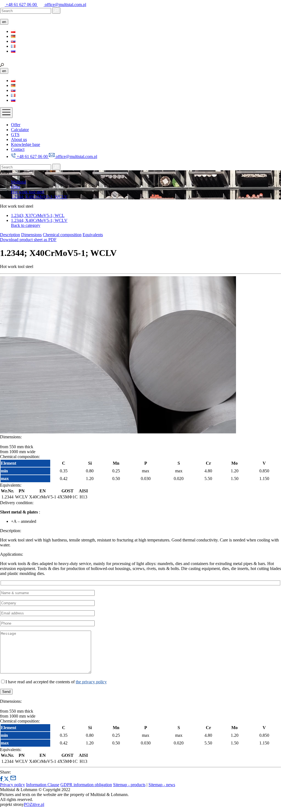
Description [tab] (10, 234)
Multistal (18, 182)
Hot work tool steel (27, 192)
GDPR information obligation (86, 784)
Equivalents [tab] (93, 234)
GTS (15, 134)
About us (19, 139)
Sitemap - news (161, 784)
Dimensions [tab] (31, 234)
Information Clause (42, 784)
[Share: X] (7, 779)
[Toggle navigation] (6, 112)
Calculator (20, 129)
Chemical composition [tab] (62, 234)
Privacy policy (12, 784)
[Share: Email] (13, 779)
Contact (17, 149)
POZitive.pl (34, 804)
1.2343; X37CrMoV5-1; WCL (37, 215)
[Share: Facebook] (2, 779)
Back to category (25, 225)
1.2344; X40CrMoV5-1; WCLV (39, 196)
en (4, 22)
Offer (15, 124)
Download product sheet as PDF (28, 239)
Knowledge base (25, 144)
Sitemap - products (129, 784)
